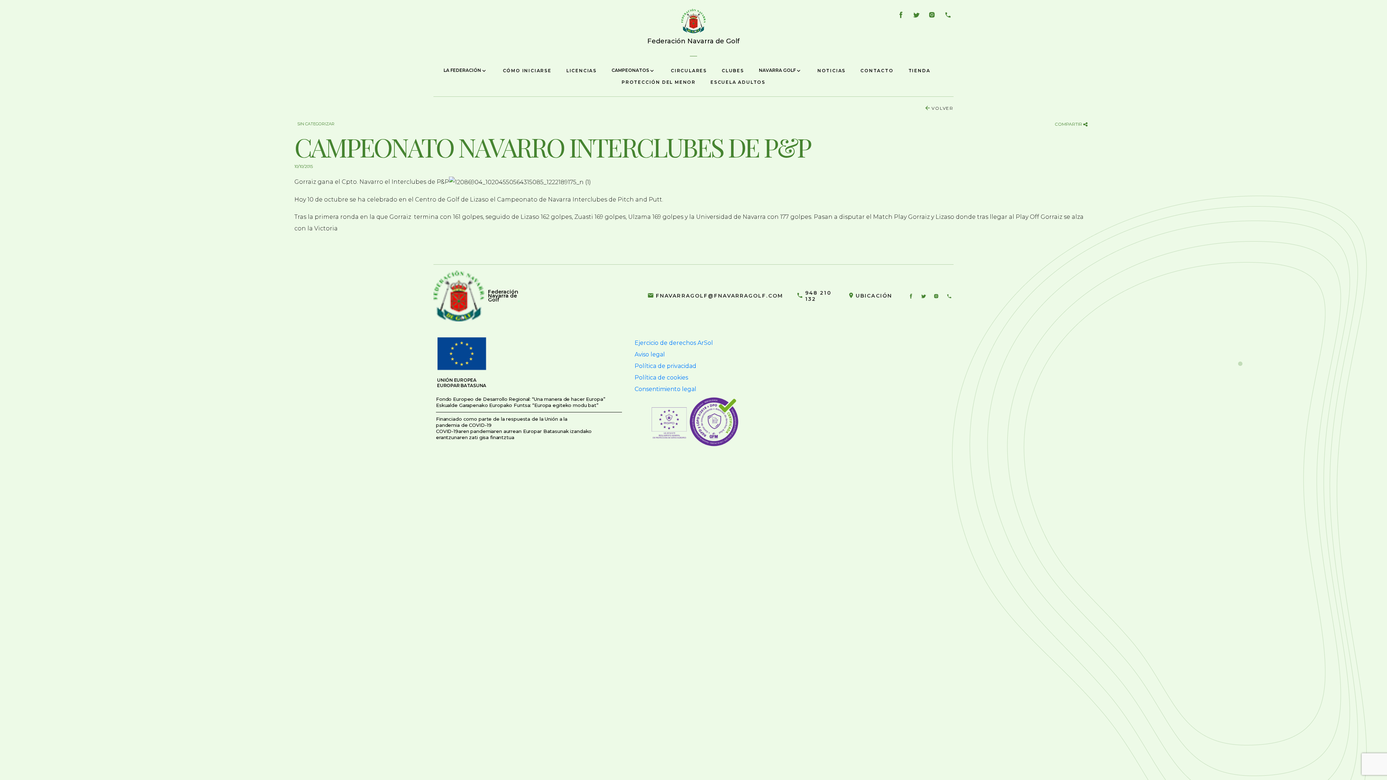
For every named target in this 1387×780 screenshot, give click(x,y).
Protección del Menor (659, 82)
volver (943, 108)
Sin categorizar (315, 123)
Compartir (1069, 124)
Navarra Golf (778, 70)
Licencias (581, 70)
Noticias (831, 70)
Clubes (733, 70)
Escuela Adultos (737, 82)
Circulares (689, 70)
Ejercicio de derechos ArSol (674, 342)
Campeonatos (631, 70)
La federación (463, 70)
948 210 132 (818, 296)
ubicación (874, 295)
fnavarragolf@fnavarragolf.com (719, 295)
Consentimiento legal (665, 389)
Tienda (919, 70)
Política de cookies (661, 377)
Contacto (876, 70)
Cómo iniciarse (527, 70)
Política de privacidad (665, 366)
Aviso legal (650, 354)
